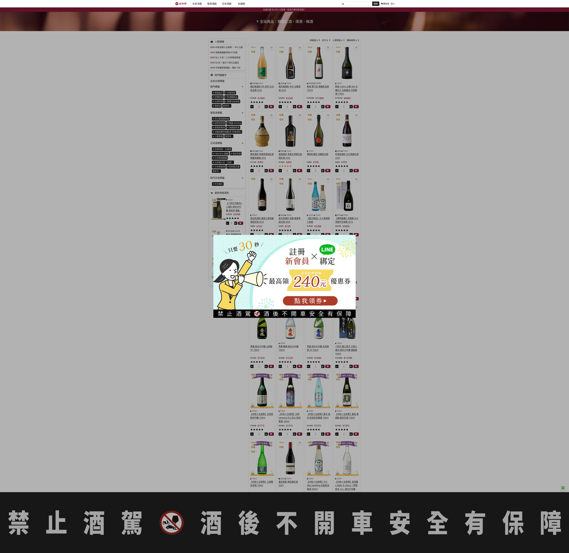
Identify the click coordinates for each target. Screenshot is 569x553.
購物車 (386, 3)
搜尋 (376, 3)
